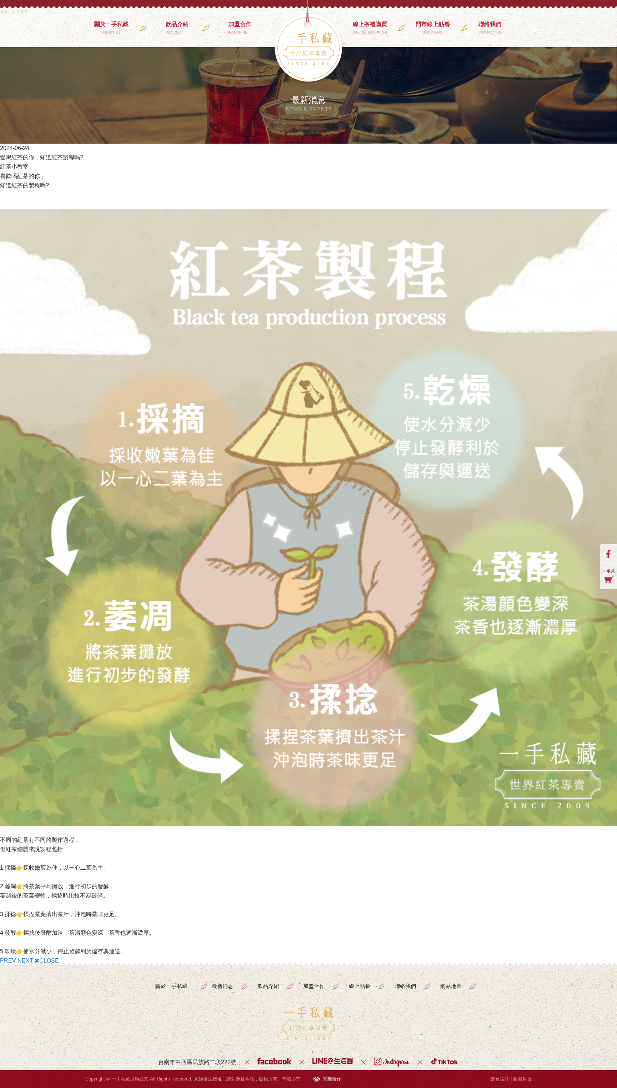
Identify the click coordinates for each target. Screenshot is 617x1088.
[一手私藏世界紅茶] (308, 1023)
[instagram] (392, 1062)
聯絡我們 (489, 27)
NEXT (25, 961)
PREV (8, 961)
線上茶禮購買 (370, 27)
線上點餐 (359, 986)
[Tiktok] (445, 1062)
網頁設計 (500, 1079)
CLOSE (49, 961)
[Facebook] (274, 1062)
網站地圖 (451, 986)
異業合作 (332, 1079)
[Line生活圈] (332, 1062)
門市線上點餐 (433, 27)
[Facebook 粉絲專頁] (608, 553)
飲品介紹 (177, 27)
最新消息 (222, 986)
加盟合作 (240, 27)
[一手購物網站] (608, 576)
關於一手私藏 (111, 27)
